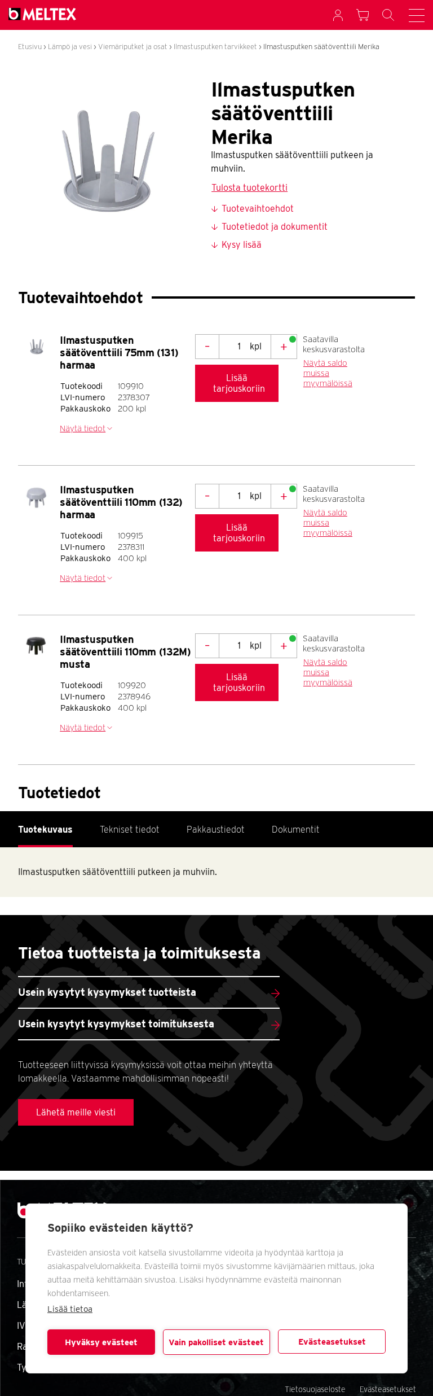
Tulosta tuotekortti (249, 187)
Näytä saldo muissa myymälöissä (327, 373)
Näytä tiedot (82, 428)
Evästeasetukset (332, 1342)
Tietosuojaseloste (315, 1389)
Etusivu (30, 46)
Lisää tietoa (69, 1309)
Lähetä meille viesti (76, 1112)
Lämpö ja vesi (70, 46)
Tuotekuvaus (45, 829)
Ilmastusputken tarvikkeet (215, 46)
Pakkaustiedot (216, 829)
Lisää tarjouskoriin (239, 383)
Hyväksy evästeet (101, 1342)
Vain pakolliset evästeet (216, 1342)
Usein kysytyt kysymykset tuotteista (107, 992)
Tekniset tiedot (130, 829)
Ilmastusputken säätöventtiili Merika (321, 46)
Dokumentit (296, 829)
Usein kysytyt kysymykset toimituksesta (116, 1024)
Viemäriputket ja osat (132, 46)
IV (21, 1325)
